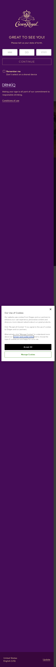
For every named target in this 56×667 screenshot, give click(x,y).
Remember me (13, 71)
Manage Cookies (28, 354)
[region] (28, 333)
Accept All (28, 347)
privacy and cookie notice (24, 337)
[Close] (50, 309)
